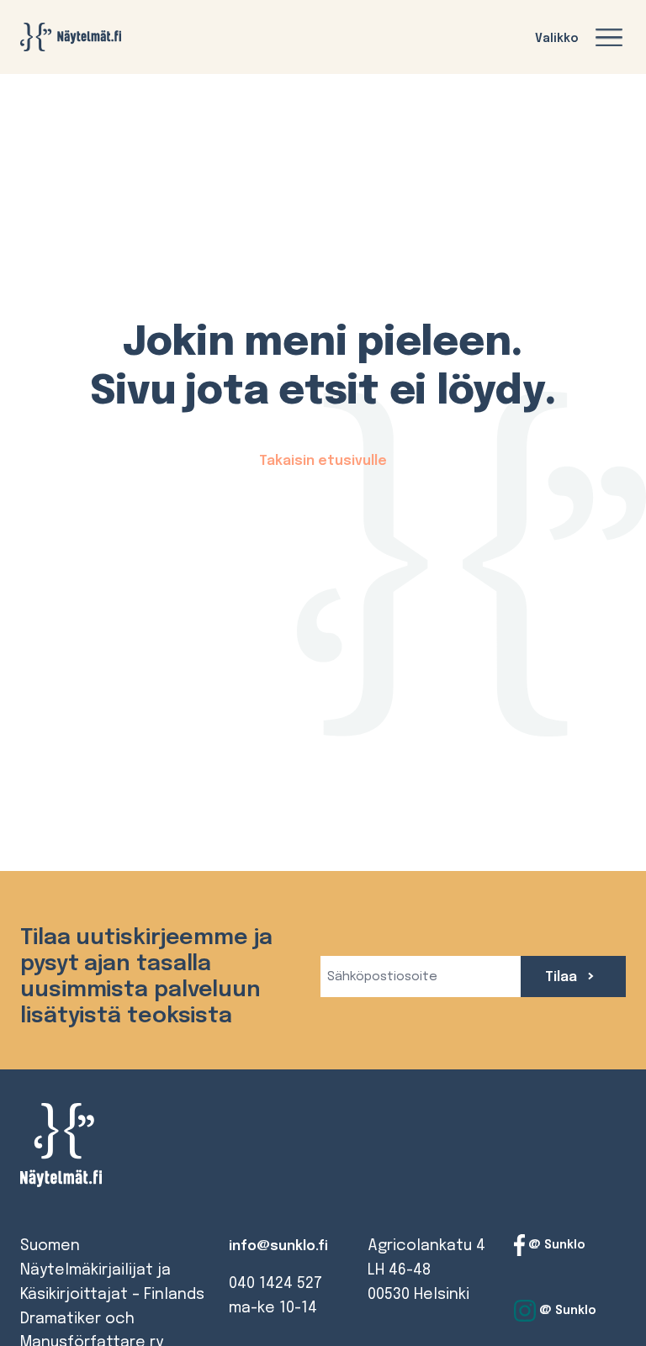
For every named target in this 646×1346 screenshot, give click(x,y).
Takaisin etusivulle (323, 461)
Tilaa (562, 977)
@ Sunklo (555, 1245)
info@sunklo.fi (278, 1246)
